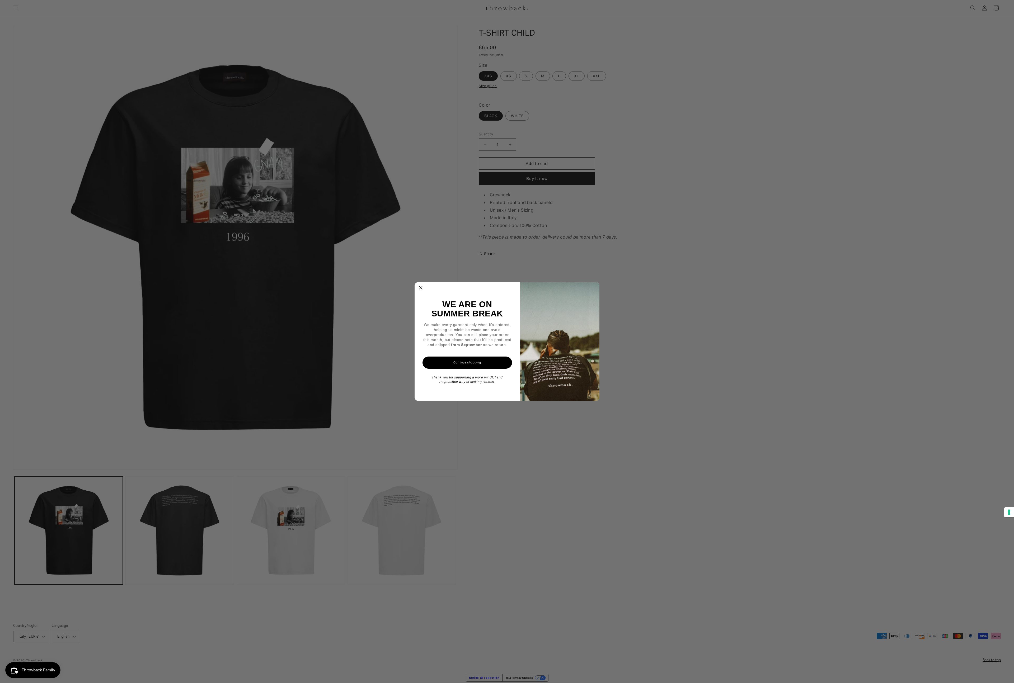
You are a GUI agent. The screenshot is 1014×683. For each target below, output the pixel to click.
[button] (421, 288)
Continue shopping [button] (467, 362)
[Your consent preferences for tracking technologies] (1009, 512)
